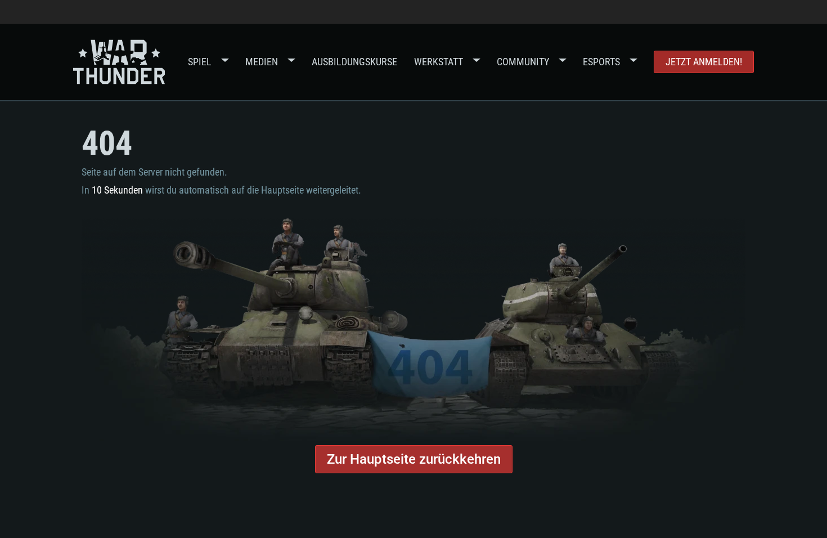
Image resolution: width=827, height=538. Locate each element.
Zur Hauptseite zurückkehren (414, 459)
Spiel (200, 62)
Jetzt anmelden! (704, 62)
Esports (601, 62)
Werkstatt (438, 62)
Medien (261, 62)
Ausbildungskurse (354, 62)
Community (523, 62)
